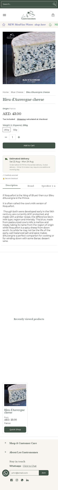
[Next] (52, 186)
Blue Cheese (17, 92)
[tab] (12, 186)
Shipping (21, 119)
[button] (53, 15)
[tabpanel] (29, 217)
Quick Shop (15, 429)
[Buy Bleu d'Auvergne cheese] (15, 395)
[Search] (54, 4)
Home (6, 92)
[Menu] (4, 15)
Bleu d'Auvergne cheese (14, 411)
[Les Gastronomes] (28, 15)
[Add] (19, 137)
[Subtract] (6, 137)
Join (44, 473)
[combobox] (26, 4)
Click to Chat (30, 466)
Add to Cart (29, 145)
